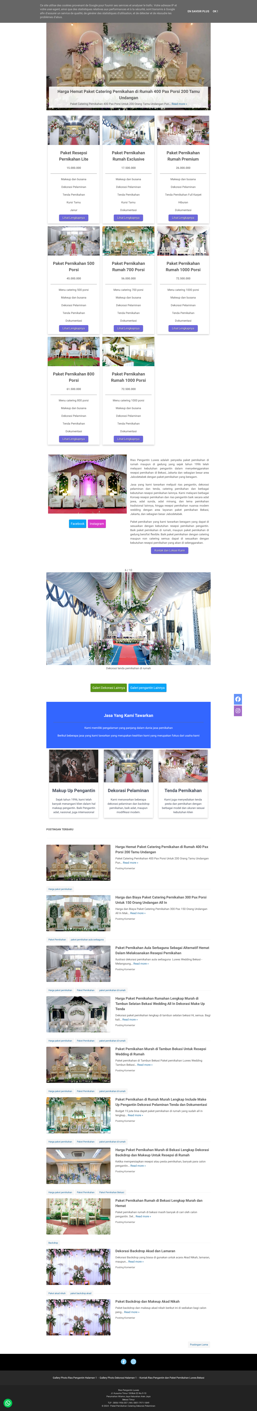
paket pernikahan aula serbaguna (87, 939)
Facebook (77, 523)
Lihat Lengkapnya (74, 217)
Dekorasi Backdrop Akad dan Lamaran (145, 1251)
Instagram (97, 523)
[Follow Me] (133, 1362)
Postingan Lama (199, 1344)
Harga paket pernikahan (60, 889)
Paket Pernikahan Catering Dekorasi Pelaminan (132, 1406)
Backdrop (53, 1243)
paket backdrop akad (80, 1293)
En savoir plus (198, 11)
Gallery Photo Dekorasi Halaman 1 (118, 1377)
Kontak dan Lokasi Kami (170, 550)
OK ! (215, 11)
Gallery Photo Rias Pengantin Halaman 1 (75, 1377)
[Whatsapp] (7, 1403)
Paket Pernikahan (57, 939)
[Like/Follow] (123, 1362)
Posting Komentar (125, 868)
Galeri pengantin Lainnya (147, 688)
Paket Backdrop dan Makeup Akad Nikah (147, 1301)
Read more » (179, 104)
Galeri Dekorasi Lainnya (108, 688)
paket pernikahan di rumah (112, 990)
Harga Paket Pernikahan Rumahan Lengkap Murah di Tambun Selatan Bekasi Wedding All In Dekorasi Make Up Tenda (160, 1003)
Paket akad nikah (57, 1293)
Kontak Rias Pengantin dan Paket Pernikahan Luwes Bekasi (172, 1377)
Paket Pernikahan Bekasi (111, 1192)
